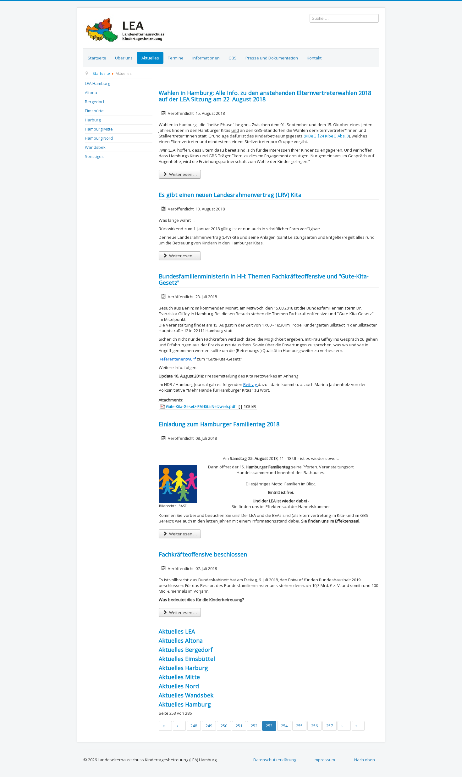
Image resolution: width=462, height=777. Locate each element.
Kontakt (314, 58)
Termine (176, 58)
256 (314, 726)
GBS (232, 58)
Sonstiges (94, 156)
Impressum (324, 759)
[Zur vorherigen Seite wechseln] (179, 725)
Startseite (97, 58)
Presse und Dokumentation (271, 58)
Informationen (206, 58)
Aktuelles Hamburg (185, 704)
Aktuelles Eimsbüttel (187, 658)
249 (209, 726)
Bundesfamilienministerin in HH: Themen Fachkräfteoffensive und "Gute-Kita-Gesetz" (264, 279)
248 (193, 726)
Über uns (124, 58)
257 (329, 726)
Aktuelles (150, 58)
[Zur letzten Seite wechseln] (358, 725)
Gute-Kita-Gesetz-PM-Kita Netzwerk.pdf (200, 406)
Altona (91, 92)
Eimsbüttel (95, 111)
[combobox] (344, 18)
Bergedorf (94, 101)
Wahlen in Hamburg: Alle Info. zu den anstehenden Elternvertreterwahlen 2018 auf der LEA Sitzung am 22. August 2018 (265, 96)
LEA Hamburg (97, 83)
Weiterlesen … (182, 174)
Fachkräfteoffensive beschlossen (203, 554)
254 (284, 726)
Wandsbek (95, 147)
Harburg (93, 120)
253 (269, 726)
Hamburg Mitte (99, 129)
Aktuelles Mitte (179, 677)
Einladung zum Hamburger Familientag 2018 (219, 424)
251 (239, 726)
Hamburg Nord (99, 138)
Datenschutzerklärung (274, 759)
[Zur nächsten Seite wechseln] (344, 725)
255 (299, 726)
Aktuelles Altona (181, 640)
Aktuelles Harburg (183, 668)
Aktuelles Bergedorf (186, 649)
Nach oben (364, 759)
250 (224, 726)
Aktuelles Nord (179, 686)
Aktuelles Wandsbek (186, 695)
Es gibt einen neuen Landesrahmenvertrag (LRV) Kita (230, 194)
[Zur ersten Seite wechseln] (165, 725)
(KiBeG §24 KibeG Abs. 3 (326, 136)
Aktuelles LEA (177, 631)
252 (254, 726)
